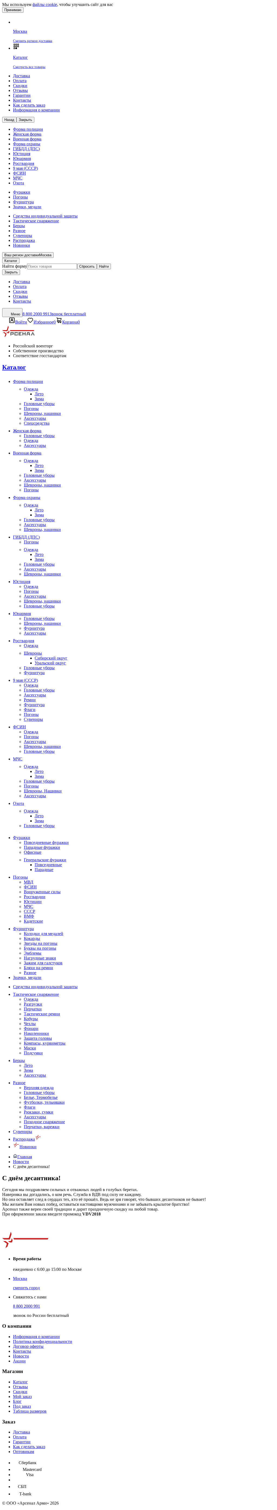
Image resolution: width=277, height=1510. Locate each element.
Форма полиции (28, 129)
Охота (18, 183)
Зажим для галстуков (43, 963)
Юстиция (21, 153)
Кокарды (32, 938)
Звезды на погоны (40, 943)
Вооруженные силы (42, 892)
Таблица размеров (30, 1411)
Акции (19, 1361)
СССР (29, 911)
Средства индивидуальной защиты (45, 216)
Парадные (44, 869)
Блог (17, 1401)
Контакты (22, 100)
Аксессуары (35, 418)
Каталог (10, 261)
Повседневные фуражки (46, 842)
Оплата (20, 80)
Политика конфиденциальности (42, 1341)
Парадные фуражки (42, 847)
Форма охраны (26, 144)
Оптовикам (23, 1451)
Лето (39, 394)
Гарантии (22, 95)
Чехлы (30, 1023)
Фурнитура (23, 202)
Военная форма (27, 139)
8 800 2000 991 (26, 1306)
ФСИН (19, 173)
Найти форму (14, 266)
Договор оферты (28, 1346)
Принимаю (12, 10)
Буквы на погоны (40, 948)
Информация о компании (36, 110)
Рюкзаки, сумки (38, 1112)
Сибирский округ (51, 658)
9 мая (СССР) (25, 168)
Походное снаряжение (44, 1121)
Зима (39, 398)
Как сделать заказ (29, 105)
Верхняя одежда (39, 1087)
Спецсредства (37, 423)
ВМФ (29, 916)
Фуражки (21, 192)
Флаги (29, 709)
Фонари (31, 1028)
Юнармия (22, 158)
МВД (28, 882)
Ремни (30, 700)
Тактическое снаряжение (36, 221)
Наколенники (36, 1033)
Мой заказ (22, 1396)
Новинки (21, 245)
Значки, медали (27, 206)
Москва (20, 1278)
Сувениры (22, 235)
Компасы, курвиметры (44, 1043)
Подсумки (33, 1053)
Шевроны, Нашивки (43, 791)
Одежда (31, 389)
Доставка (21, 75)
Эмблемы (32, 953)
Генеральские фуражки (45, 860)
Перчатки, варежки (42, 1126)
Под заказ (22, 1406)
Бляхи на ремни (38, 967)
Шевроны (33, 653)
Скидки (20, 85)
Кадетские (33, 921)
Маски (30, 1048)
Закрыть (11, 272)
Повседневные (48, 864)
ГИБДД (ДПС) (26, 148)
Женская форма (27, 134)
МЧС (17, 178)
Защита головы (38, 1038)
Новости (21, 1356)
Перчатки (33, 1009)
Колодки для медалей (43, 933)
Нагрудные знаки (40, 958)
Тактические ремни (42, 1014)
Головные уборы (39, 403)
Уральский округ (50, 663)
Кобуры (31, 1018)
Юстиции (33, 901)
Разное (19, 230)
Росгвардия (23, 163)
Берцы (19, 225)
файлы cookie (44, 4)
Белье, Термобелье (41, 1097)
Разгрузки (33, 1004)
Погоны (20, 197)
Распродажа (24, 240)
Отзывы (20, 90)
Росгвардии (34, 896)
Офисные (32, 852)
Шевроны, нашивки (42, 413)
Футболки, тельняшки (44, 1102)
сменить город (26, 1287)
